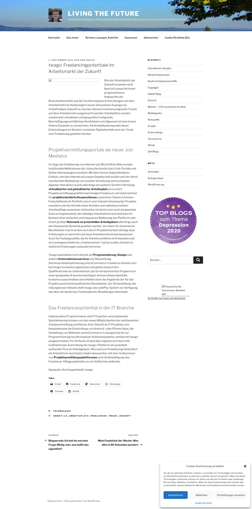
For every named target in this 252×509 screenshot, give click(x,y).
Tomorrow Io (155, 138)
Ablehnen (201, 495)
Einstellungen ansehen (231, 495)
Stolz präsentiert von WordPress (82, 500)
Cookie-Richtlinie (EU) (177, 37)
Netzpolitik (154, 119)
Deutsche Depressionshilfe (162, 81)
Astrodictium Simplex (159, 68)
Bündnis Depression (159, 74)
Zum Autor (72, 37)
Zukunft (125, 416)
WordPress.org (156, 184)
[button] (245, 466)
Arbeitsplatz (79, 416)
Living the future (103, 13)
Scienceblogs (155, 132)
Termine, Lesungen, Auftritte (101, 37)
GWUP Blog (154, 93)
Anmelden (153, 171)
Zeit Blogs (153, 151)
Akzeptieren (175, 495)
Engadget (153, 87)
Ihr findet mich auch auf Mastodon (166, 298)
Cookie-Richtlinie (203, 502)
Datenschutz (151, 37)
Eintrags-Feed (155, 178)
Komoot (152, 100)
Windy (151, 145)
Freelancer (99, 416)
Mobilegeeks (155, 113)
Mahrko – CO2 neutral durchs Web (167, 106)
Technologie (62, 411)
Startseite (54, 37)
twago (113, 416)
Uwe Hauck (87, 60)
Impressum (131, 37)
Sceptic (152, 125)
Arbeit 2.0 (60, 416)
